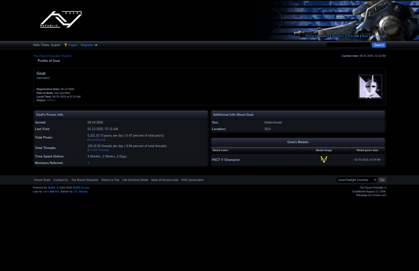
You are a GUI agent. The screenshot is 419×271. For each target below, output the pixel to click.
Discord (353, 36)
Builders (338, 36)
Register (87, 45)
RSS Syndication (192, 180)
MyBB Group (81, 187)
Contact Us (61, 180)
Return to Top (110, 180)
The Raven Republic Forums (52, 56)
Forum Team (42, 180)
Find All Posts (96, 139)
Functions (378, 36)
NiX (57, 191)
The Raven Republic (84, 180)
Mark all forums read (164, 180)
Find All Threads (98, 149)
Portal (310, 36)
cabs (46, 191)
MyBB (51, 187)
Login (73, 45)
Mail (365, 36)
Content (323, 36)
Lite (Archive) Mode (135, 180)
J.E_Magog (80, 191)
